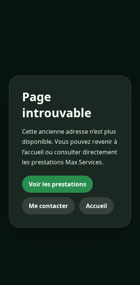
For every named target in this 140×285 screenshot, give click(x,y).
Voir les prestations (57, 184)
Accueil (96, 206)
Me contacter (48, 206)
